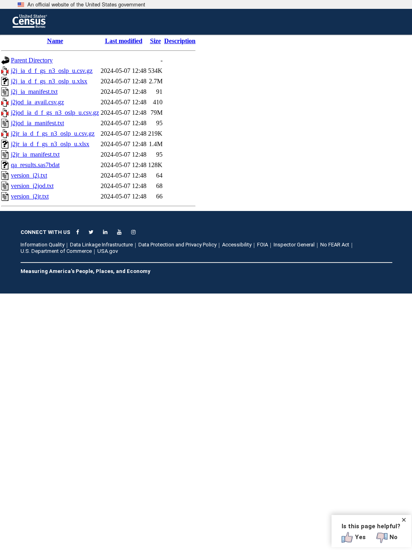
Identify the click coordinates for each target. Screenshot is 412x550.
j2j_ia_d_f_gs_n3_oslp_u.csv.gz (52, 70)
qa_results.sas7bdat (35, 164)
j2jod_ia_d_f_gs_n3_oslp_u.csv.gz (55, 112)
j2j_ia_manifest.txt (34, 91)
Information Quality (42, 245)
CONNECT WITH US (45, 232)
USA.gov (107, 251)
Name (55, 40)
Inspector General (294, 245)
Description (180, 40)
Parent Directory (32, 60)
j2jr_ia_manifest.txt (35, 154)
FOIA (262, 245)
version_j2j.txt (29, 175)
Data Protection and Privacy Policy (177, 245)
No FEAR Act (334, 245)
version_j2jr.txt (30, 196)
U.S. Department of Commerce (56, 251)
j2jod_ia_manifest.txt (37, 123)
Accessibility (236, 245)
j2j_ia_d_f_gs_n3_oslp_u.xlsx (49, 81)
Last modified (123, 40)
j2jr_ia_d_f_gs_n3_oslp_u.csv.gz (53, 133)
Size (155, 40)
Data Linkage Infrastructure (101, 245)
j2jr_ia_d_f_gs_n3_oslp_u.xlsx (50, 144)
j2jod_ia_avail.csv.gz (37, 102)
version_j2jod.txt (32, 185)
